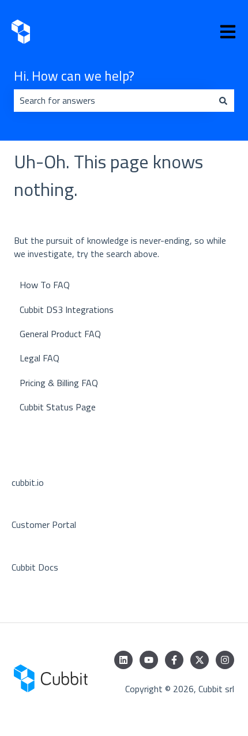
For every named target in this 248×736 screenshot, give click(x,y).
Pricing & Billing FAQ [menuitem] (59, 383)
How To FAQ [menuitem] (45, 285)
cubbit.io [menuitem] (28, 482)
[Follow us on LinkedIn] (123, 660)
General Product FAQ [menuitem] (60, 334)
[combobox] (113, 100)
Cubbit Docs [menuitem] (35, 567)
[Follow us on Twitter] (199, 660)
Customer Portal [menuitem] (44, 524)
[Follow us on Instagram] (225, 660)
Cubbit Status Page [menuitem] (58, 407)
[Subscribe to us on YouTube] (149, 660)
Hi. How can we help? (74, 76)
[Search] (223, 100)
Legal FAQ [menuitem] (39, 358)
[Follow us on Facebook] (174, 660)
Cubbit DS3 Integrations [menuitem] (67, 309)
